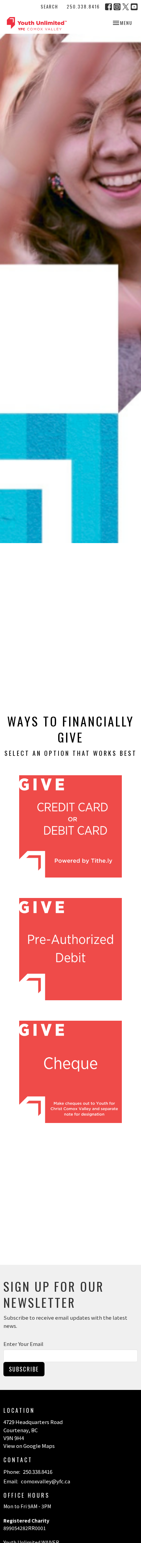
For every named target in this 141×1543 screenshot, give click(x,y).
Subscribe (24, 1369)
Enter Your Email (23, 1343)
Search (49, 6)
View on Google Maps (29, 1445)
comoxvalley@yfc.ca (45, 1481)
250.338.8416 (83, 6)
